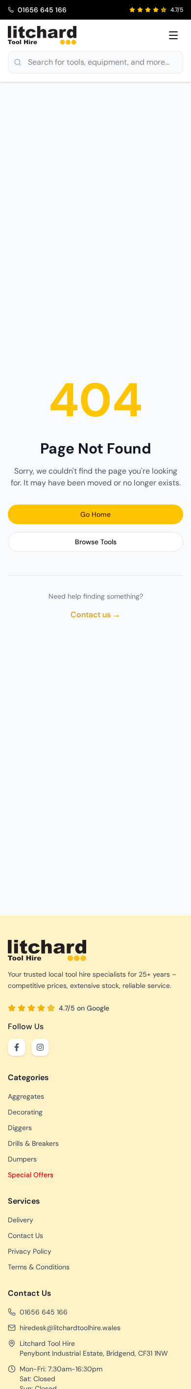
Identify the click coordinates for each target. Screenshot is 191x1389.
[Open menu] (173, 35)
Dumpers (22, 1159)
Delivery (20, 1219)
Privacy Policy (29, 1251)
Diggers (20, 1127)
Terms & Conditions (39, 1267)
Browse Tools (96, 541)
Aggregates (26, 1096)
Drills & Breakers (33, 1143)
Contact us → (95, 614)
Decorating (25, 1112)
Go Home (95, 514)
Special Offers (30, 1174)
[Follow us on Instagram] (40, 1047)
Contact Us (25, 1235)
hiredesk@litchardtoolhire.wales (70, 1327)
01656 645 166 (44, 1312)
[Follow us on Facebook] (16, 1047)
